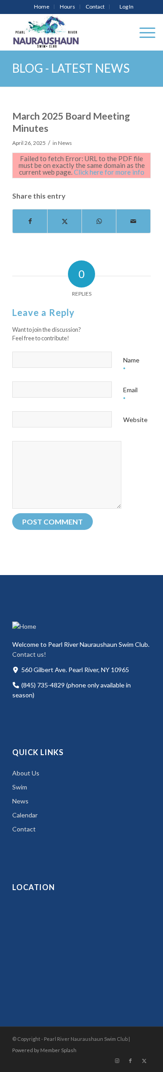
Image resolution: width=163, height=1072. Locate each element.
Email (130, 394)
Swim (19, 787)
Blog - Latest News (70, 68)
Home (41, 6)
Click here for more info (109, 172)
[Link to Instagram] (117, 1060)
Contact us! (29, 654)
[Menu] (142, 32)
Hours (67, 6)
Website (135, 419)
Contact (95, 6)
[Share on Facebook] (30, 221)
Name (131, 364)
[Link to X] (144, 1060)
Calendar (25, 815)
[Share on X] (65, 221)
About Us (25, 773)
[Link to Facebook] (130, 1060)
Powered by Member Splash (44, 1050)
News (65, 142)
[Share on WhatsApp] (99, 221)
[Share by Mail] (133, 221)
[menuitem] (41, 7)
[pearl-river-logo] (67, 32)
